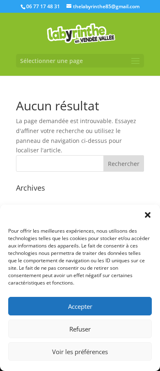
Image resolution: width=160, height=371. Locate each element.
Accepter (80, 306)
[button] (148, 215)
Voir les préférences (80, 352)
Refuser (80, 329)
